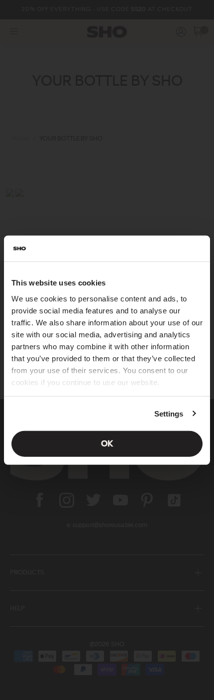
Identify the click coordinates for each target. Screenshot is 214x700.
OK (107, 444)
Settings (169, 413)
